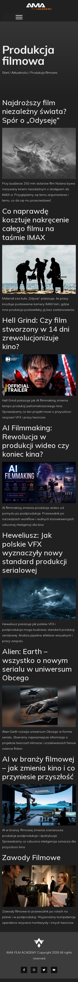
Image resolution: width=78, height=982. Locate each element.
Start (5, 73)
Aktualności (19, 73)
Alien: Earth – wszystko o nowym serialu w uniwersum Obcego (37, 664)
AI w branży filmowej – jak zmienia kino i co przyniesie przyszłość (38, 767)
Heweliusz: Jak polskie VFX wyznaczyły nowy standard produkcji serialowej (34, 552)
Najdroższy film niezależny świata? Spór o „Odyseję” (34, 111)
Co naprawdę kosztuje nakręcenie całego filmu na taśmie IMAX (35, 224)
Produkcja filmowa (43, 73)
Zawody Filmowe (31, 857)
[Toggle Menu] (19, 17)
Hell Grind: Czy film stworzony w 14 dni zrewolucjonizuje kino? (35, 333)
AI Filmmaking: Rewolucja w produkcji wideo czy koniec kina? (35, 440)
